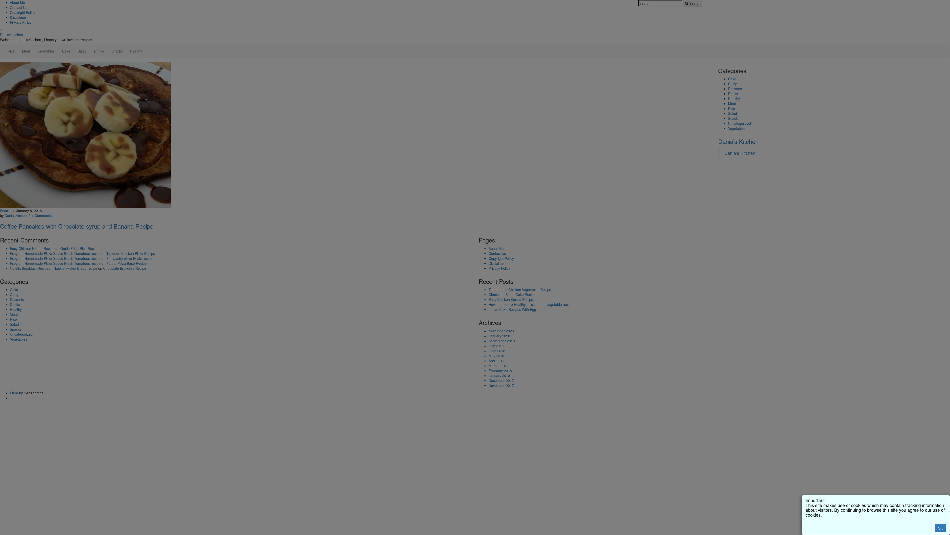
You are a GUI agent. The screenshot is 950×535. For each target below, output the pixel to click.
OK (940, 528)
